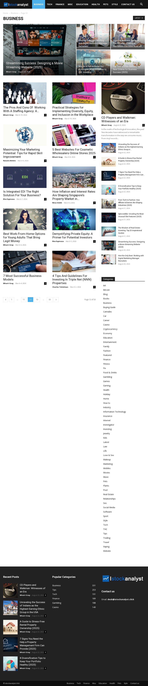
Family (106, 346)
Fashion (107, 350)
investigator (108, 424)
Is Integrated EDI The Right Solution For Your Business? (22, 193)
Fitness (106, 363)
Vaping (106, 546)
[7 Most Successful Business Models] (25, 261)
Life (105, 450)
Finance (60, 4)
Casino (106, 324)
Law (105, 446)
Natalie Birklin (9, 161)
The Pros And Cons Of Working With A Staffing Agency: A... (24, 109)
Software (107, 511)
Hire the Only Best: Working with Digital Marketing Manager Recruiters (131, 258)
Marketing (108, 464)
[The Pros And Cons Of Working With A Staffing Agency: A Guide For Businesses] (25, 93)
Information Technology (114, 411)
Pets (105, 4)
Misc (70, 4)
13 (37, 299)
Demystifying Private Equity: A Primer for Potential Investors (72, 235)
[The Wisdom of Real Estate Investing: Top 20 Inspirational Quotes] (108, 232)
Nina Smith (57, 203)
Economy (107, 333)
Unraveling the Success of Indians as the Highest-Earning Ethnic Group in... (130, 147)
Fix (104, 368)
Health (96, 4)
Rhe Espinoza (9, 199)
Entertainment (109, 342)
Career (106, 320)
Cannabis (107, 311)
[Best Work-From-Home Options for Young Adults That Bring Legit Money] (25, 219)
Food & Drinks (110, 372)
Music (106, 477)
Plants (106, 485)
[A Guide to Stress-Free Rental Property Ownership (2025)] (108, 162)
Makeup (107, 459)
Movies (106, 472)
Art (104, 285)
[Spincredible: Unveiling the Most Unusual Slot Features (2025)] (108, 218)
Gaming (106, 385)
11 (24, 299)
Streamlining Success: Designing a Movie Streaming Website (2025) (131, 244)
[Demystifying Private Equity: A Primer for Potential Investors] (74, 219)
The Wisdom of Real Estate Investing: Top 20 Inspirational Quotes (130, 230)
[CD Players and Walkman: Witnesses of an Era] (123, 98)
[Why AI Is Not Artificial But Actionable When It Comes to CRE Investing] (93, 62)
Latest (106, 442)
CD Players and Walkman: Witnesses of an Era (118, 119)
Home (5, 13)
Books (106, 298)
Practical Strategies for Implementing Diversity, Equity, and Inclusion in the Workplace (72, 111)
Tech (49, 4)
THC (105, 529)
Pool (105, 490)
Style (115, 4)
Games (106, 381)
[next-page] (56, 299)
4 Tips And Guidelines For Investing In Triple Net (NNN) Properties (71, 279)
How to (106, 403)
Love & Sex (108, 455)
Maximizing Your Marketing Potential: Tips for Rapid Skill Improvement (22, 153)
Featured (107, 355)
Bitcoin (106, 289)
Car (104, 316)
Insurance (107, 416)
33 (50, 299)
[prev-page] (5, 299)
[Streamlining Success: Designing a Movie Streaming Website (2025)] (39, 50)
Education (82, 4)
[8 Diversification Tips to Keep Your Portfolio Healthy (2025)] (108, 190)
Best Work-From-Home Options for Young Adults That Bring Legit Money (24, 237)
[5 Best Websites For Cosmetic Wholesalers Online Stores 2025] (74, 135)
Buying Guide (109, 307)
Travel (106, 542)
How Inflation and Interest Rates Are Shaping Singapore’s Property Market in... (73, 195)
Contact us (128, 4)
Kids (105, 437)
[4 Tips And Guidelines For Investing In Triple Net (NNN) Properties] (74, 261)
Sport (105, 516)
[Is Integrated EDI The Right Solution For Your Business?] (25, 177)
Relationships (109, 498)
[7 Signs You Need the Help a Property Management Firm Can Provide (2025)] (108, 176)
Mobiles (107, 468)
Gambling (107, 376)
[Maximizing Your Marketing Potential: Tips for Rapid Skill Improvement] (25, 135)
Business (38, 4)
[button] (141, 4)
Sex (105, 503)
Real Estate (108, 494)
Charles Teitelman (60, 287)
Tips (105, 533)
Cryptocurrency (110, 329)
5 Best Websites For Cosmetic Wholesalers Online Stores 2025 (74, 151)
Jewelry (106, 433)
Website (107, 551)
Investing (107, 429)
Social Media (109, 507)
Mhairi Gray (11, 72)
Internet (107, 420)
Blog (105, 294)
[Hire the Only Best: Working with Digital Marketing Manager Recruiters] (93, 35)
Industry (107, 407)
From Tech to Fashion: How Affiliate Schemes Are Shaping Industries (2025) (130, 202)
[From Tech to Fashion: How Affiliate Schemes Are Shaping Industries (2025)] (108, 204)
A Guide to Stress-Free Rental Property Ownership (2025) (32, 625)
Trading (106, 537)
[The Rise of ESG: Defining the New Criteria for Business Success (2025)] (128, 59)
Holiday (106, 394)
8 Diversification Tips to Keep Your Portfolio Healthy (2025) (33, 661)
